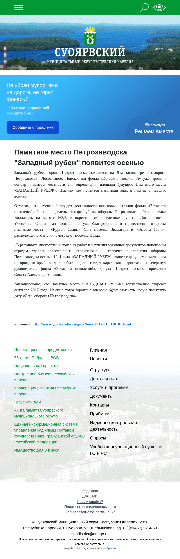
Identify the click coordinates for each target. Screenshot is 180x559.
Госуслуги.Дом (27, 402)
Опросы (98, 438)
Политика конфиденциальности (90, 507)
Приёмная (100, 413)
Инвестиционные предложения (43, 349)
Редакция (90, 491)
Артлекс (111, 548)
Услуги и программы (110, 387)
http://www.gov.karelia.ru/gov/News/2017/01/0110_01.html (81, 324)
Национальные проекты (36, 366)
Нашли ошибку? (90, 501)
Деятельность (104, 378)
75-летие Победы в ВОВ (36, 358)
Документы (101, 396)
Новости (98, 358)
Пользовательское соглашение (90, 512)
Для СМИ (90, 496)
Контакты (99, 405)
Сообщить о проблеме (33, 127)
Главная (98, 350)
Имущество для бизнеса (36, 450)
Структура (100, 369)
